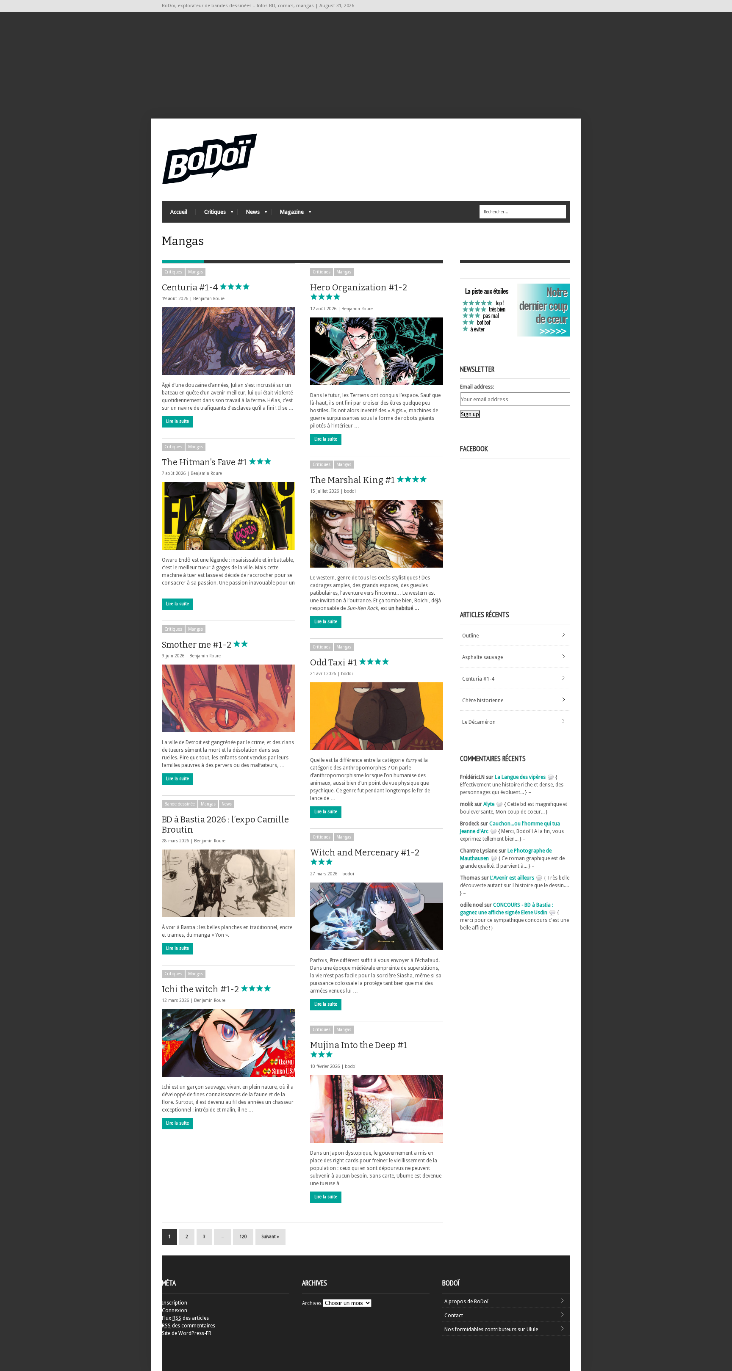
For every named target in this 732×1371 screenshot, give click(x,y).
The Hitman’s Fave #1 (205, 462)
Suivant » (270, 1236)
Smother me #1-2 (197, 645)
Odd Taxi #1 (334, 662)
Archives (312, 1303)
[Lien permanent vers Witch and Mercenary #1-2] (376, 916)
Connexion (174, 1310)
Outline (470, 636)
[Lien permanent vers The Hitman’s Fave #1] (228, 516)
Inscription (174, 1303)
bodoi (350, 491)
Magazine (288, 214)
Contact (453, 1316)
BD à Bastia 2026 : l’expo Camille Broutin (225, 824)
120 (243, 1236)
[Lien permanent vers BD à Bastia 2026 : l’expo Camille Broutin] (228, 883)
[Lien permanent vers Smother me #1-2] (228, 698)
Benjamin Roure (209, 298)
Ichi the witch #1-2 (201, 989)
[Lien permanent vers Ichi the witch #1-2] (228, 1043)
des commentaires (188, 1326)
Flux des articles (185, 1318)
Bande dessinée (179, 804)
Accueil (178, 212)
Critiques (211, 214)
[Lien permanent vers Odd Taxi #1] (376, 716)
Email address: (477, 387)
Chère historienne (482, 700)
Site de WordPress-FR (186, 1333)
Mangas (195, 272)
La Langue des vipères (520, 777)
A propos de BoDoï (466, 1302)
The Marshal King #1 (353, 480)
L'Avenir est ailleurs (512, 878)
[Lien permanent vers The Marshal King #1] (376, 534)
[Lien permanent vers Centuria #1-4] (228, 341)
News (249, 214)
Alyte (488, 804)
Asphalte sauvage (482, 657)
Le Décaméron (479, 722)
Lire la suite (177, 421)
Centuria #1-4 (190, 287)
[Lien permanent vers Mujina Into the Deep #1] (376, 1109)
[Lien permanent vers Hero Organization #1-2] (376, 351)
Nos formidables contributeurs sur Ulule (491, 1329)
